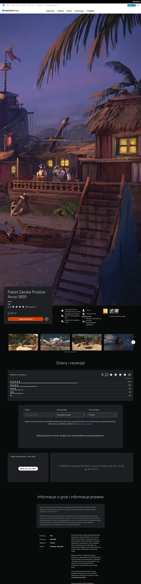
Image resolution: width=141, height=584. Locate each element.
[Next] (133, 342)
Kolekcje (60, 11)
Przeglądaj (90, 11)
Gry (18, 5)
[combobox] (39, 414)
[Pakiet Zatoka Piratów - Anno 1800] (23, 342)
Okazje (69, 11)
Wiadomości (39, 5)
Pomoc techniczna (51, 5)
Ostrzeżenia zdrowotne (78, 577)
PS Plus (23, 5)
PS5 (13, 5)
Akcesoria (31, 5)
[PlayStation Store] (11, 10)
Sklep (7, 5)
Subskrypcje (79, 11)
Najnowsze (50, 11)
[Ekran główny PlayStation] (3, 5)
